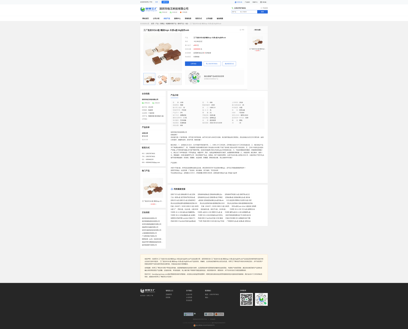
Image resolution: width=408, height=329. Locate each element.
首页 (152, 23)
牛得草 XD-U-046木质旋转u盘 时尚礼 (210, 215)
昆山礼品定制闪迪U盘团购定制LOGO (212, 203)
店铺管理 (169, 294)
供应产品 (167, 18)
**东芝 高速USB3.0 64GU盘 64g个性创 (211, 221)
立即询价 (193, 64)
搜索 (262, 12)
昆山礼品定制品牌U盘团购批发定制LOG (184, 203)
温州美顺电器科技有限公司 (151, 221)
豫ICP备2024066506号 (218, 323)
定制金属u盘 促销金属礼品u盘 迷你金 (237, 197)
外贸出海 (239, 2)
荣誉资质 (188, 18)
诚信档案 (220, 18)
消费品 (162, 23)
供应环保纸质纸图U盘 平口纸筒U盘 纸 (238, 215)
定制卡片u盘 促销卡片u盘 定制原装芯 (183, 200)
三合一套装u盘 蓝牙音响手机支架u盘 (183, 197)
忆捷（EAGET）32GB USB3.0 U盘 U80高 (185, 206)
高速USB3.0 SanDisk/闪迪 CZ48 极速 (210, 218)
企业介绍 (189, 294)
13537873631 (212, 64)
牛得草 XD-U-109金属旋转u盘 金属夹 (183, 215)
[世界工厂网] (147, 291)
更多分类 (145, 139)
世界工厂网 (150, 295)
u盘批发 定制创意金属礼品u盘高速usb (211, 200)
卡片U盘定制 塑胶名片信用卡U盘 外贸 (238, 200)
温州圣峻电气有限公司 (149, 245)
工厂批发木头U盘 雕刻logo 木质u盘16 (260, 49)
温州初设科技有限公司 (149, 218)
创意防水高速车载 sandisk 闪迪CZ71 (183, 218)
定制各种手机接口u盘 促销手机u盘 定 (237, 194)
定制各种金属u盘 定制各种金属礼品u (210, 194)
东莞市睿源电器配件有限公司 (151, 224)
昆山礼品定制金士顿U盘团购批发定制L (240, 203)
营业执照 (189, 300)
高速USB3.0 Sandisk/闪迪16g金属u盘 (183, 221)
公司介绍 (156, 18)
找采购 (168, 297)
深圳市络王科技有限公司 (174, 8)
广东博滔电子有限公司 (149, 236)
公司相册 (209, 18)
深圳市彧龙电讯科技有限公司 (151, 230)
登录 (156, 2)
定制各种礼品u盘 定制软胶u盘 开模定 (210, 197)
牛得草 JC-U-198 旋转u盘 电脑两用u (183, 212)
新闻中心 (177, 18)
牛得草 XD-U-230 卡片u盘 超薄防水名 (242, 209)
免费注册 (165, 2)
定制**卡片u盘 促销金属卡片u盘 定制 (183, 194)
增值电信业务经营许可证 (200, 319)
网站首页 (145, 18)
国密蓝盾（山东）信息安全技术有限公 (153, 239)
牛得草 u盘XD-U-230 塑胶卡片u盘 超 (210, 212)
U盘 (186, 23)
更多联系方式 (229, 64)
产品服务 (247, 2)
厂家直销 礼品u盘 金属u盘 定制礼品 (239, 221)
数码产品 (181, 23)
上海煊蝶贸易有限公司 (149, 233)
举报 (243, 29)
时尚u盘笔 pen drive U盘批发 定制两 (244, 206)
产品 (157, 23)
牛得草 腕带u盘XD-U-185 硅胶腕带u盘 (237, 212)
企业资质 (189, 297)
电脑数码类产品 (171, 23)
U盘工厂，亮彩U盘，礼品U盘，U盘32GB (184, 209)
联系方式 (199, 18)
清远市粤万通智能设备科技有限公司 (153, 242)
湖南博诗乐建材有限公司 (150, 227)
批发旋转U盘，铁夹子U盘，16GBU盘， (214, 209)
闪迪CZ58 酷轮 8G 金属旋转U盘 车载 (237, 218)
